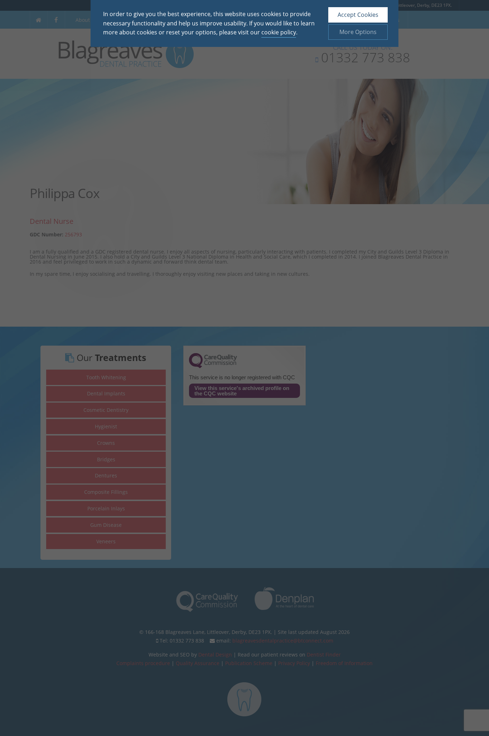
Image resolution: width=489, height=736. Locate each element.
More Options (358, 32)
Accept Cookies (358, 15)
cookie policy (278, 32)
